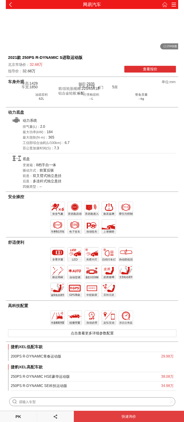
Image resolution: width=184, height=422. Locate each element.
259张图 (168, 46)
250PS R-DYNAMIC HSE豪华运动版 (40, 376)
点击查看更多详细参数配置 (92, 333)
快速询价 (129, 416)
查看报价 (150, 69)
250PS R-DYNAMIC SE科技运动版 (39, 386)
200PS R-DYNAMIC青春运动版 (36, 356)
